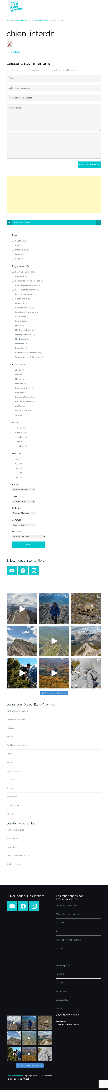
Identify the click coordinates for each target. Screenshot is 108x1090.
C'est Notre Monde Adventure (19, 745)
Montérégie (22, 339)
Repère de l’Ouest (21, 1079)
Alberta (20, 375)
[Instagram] (34, 570)
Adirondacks (22, 299)
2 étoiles (20, 433)
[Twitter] (12, 570)
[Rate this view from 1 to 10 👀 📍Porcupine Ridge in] (86, 641)
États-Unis (22, 250)
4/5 (18, 473)
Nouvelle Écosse (24, 402)
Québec (21, 406)
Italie (19, 259)
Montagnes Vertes (25, 335)
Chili (18, 245)
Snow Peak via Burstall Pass (18, 856)
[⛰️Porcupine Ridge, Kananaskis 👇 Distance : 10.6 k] (22, 673)
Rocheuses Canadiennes (28, 353)
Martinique (21, 384)
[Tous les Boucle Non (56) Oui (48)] (23, 489)
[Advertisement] (54, 194)
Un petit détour (13, 805)
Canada (21, 241)
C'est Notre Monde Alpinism (19, 719)
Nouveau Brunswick (25, 397)
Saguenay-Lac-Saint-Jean (29, 357)
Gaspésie (21, 276)
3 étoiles (21, 437)
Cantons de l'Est (24, 308)
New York (21, 393)
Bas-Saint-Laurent (25, 272)
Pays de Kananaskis (26, 294)
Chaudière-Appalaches (27, 285)
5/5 (18, 477)
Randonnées (21, 21)
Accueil (10, 21)
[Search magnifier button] (98, 222)
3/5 (18, 468)
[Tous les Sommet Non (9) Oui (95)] (23, 524)
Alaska (19, 370)
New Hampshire (24, 388)
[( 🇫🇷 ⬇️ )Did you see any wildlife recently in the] (86, 608)
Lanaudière (22, 317)
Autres (19, 303)
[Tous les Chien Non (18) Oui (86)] (23, 501)
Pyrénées (21, 348)
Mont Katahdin (43, 21)
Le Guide (10, 728)
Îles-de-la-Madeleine (26, 312)
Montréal (21, 344)
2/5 (18, 464)
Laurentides (22, 321)
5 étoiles (21, 446)
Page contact (62, 1021)
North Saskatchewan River (17, 711)
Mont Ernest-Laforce (15, 830)
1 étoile (20, 428)
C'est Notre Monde (15, 1076)
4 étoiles (21, 442)
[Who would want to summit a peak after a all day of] (22, 608)
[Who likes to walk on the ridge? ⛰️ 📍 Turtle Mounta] (54, 641)
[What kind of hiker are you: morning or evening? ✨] (54, 608)
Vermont (20, 415)
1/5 (18, 459)
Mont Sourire (12, 838)
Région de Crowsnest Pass (29, 281)
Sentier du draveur (14, 864)
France (19, 254)
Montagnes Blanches (26, 330)
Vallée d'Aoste (23, 411)
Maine (31, 21)
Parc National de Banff (27, 290)
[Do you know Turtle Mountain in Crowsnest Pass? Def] (22, 641)
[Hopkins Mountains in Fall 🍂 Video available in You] (54, 673)
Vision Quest (12, 847)
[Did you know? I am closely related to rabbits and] (86, 673)
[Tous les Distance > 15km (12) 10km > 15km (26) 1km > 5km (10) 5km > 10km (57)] (23, 513)
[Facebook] (23, 570)
